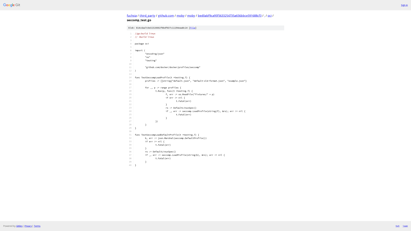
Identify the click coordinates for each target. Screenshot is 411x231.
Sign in (404, 5)
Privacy (28, 225)
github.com (166, 15)
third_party (147, 15)
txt (397, 225)
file (192, 27)
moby (180, 15)
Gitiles (19, 225)
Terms (37, 225)
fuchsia (132, 15)
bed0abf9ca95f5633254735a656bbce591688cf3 (230, 15)
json (405, 225)
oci (270, 15)
